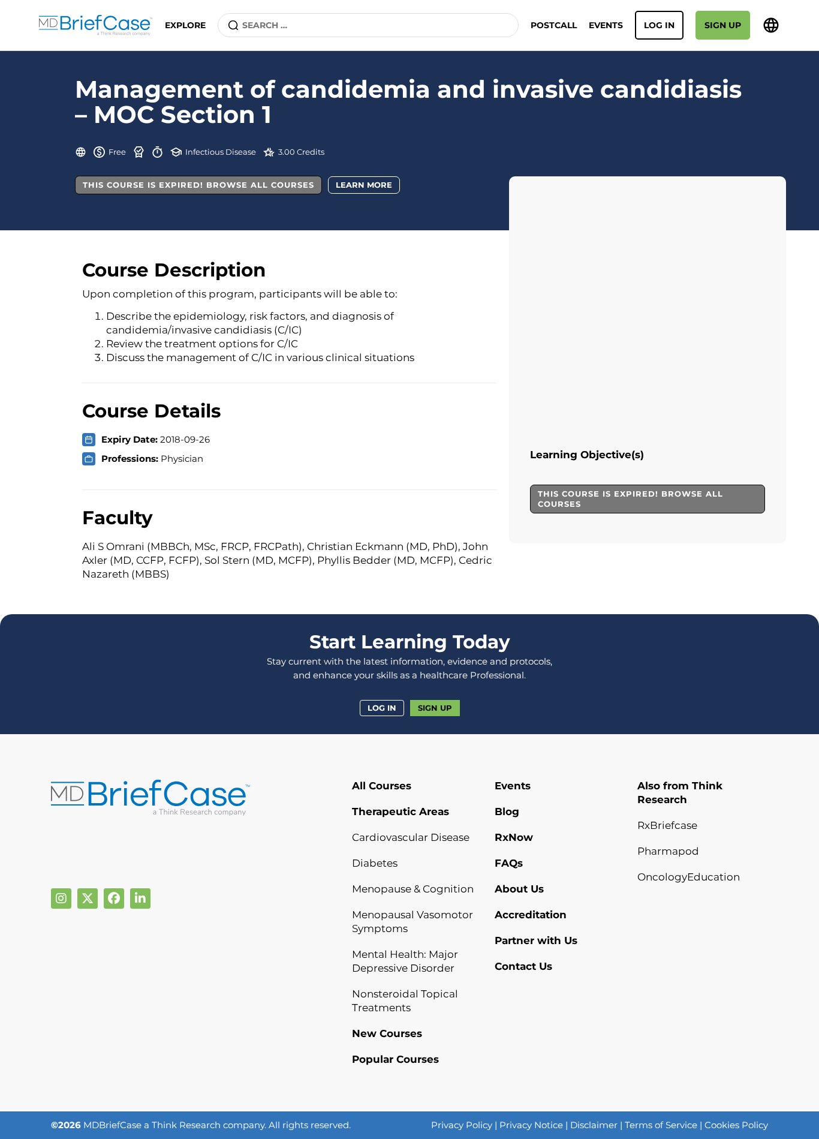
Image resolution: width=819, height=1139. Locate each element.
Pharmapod (668, 851)
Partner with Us (536, 940)
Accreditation (531, 915)
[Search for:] (368, 25)
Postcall (554, 25)
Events (606, 25)
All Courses (381, 786)
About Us (519, 889)
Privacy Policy (461, 1125)
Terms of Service (661, 1125)
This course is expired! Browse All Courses (198, 185)
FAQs (509, 863)
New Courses (387, 1033)
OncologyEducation (688, 877)
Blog (507, 812)
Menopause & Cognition (413, 889)
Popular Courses (395, 1059)
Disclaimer (594, 1125)
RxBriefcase (667, 825)
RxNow (514, 837)
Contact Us (523, 966)
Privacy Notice (531, 1125)
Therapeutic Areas (400, 812)
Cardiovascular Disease (410, 837)
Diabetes (375, 863)
